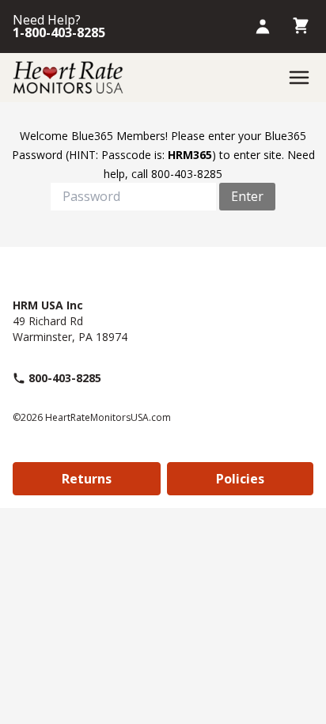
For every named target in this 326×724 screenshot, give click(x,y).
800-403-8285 (64, 377)
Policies (240, 478)
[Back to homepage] (68, 77)
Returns (87, 478)
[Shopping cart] (300, 26)
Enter (247, 196)
